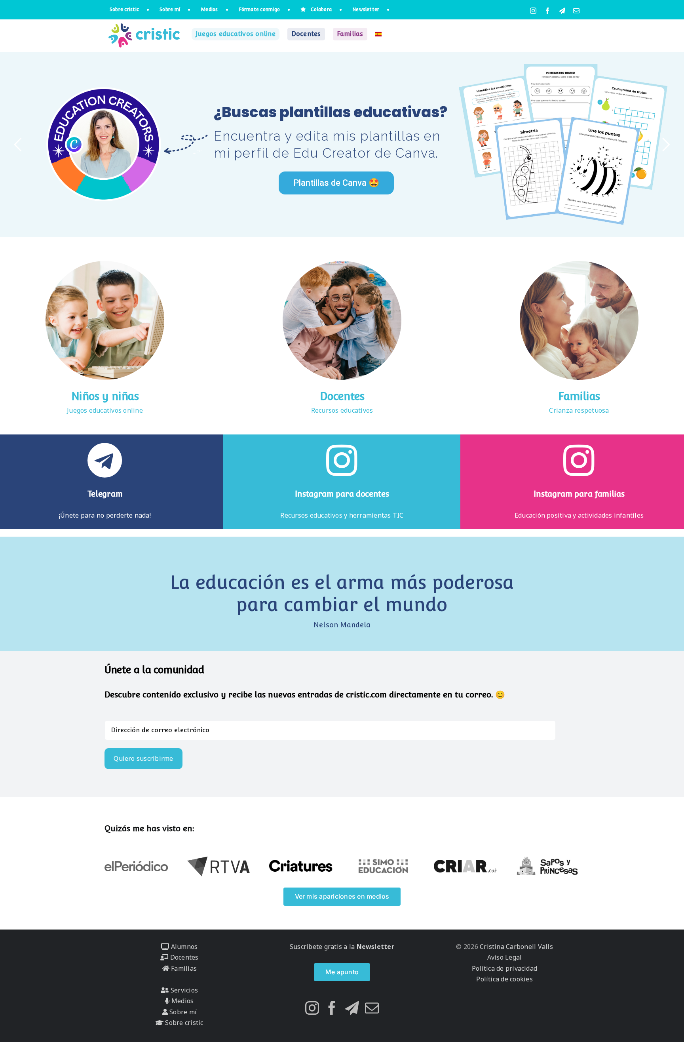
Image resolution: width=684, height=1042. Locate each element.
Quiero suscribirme (143, 758)
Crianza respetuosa (579, 410)
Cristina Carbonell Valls (515, 946)
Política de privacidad (504, 968)
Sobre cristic (183, 1022)
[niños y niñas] (105, 264)
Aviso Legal (504, 957)
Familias (579, 396)
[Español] (378, 34)
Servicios (183, 990)
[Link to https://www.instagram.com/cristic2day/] (579, 460)
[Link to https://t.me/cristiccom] (104, 460)
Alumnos (183, 946)
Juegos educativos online (105, 410)
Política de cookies (504, 979)
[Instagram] (312, 1008)
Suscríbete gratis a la (342, 946)
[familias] (579, 264)
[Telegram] (352, 1008)
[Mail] (372, 1008)
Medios (182, 1000)
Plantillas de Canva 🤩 (336, 183)
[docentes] (342, 264)
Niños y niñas (105, 396)
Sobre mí (182, 1012)
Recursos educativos (342, 410)
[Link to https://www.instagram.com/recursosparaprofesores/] (341, 460)
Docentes (342, 396)
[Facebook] (332, 1008)
